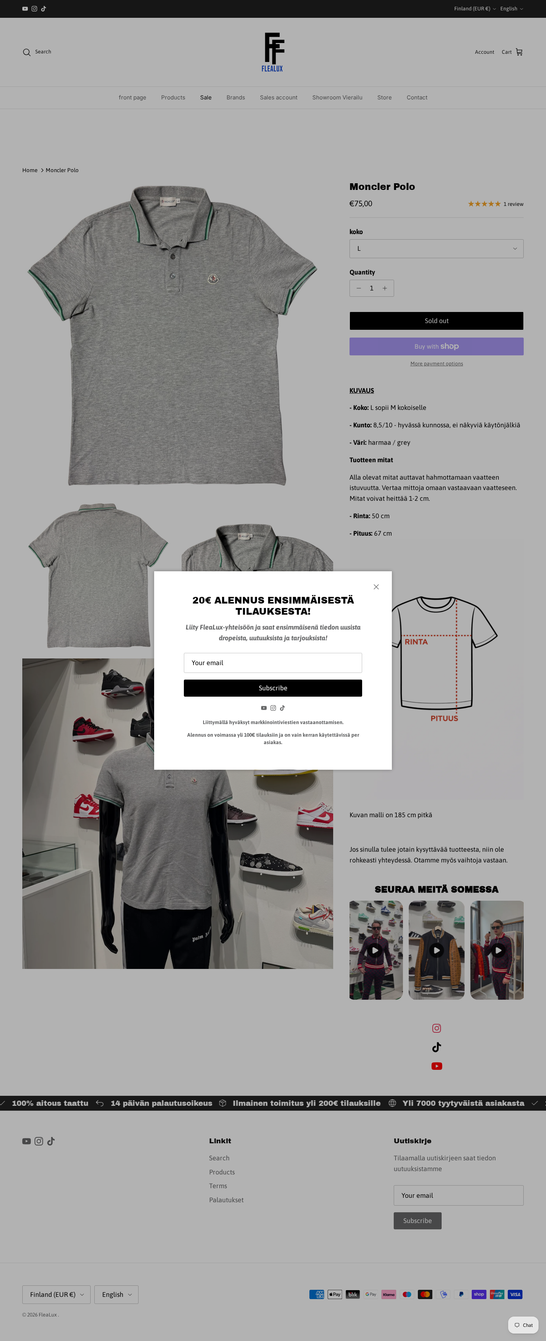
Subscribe (273, 688)
